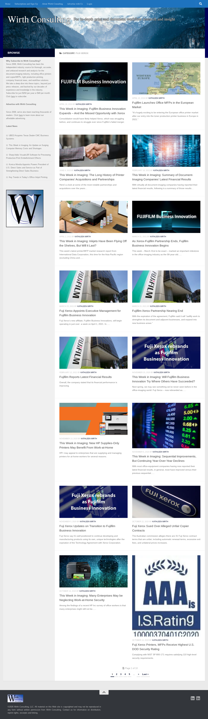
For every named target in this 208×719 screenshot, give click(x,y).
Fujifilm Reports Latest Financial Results (85, 377)
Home (7, 3)
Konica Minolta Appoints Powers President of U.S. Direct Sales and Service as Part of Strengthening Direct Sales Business (27, 167)
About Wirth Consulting (52, 3)
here (13, 96)
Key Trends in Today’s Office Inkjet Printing (28, 177)
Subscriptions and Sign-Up (26, 3)
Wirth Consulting (39, 19)
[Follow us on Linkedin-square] (193, 698)
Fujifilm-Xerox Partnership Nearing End (157, 310)
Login (89, 3)
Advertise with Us (75, 3)
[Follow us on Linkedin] (198, 698)
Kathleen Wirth (84, 104)
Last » (145, 674)
